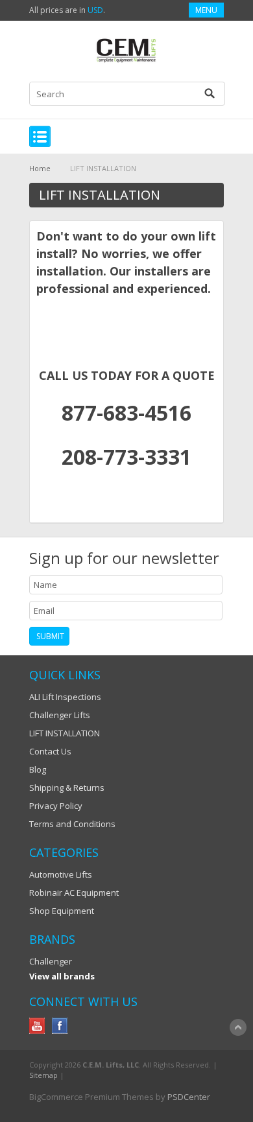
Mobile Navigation (40, 136)
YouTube (37, 1026)
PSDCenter (188, 1097)
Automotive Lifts (60, 874)
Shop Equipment (61, 911)
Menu (206, 10)
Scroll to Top (238, 1027)
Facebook (60, 1026)
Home (40, 168)
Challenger (50, 961)
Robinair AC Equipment (74, 892)
